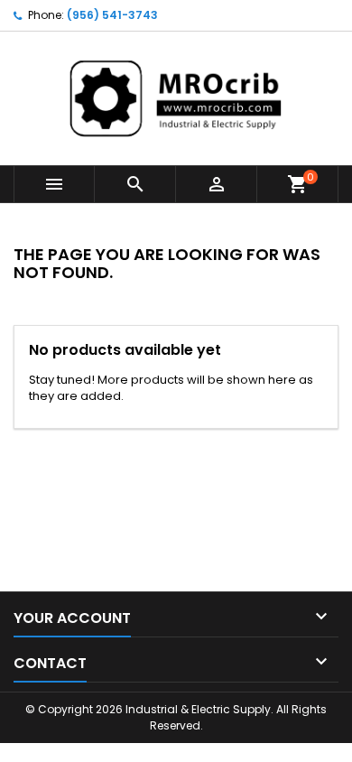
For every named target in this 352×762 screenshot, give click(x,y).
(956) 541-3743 (112, 15)
